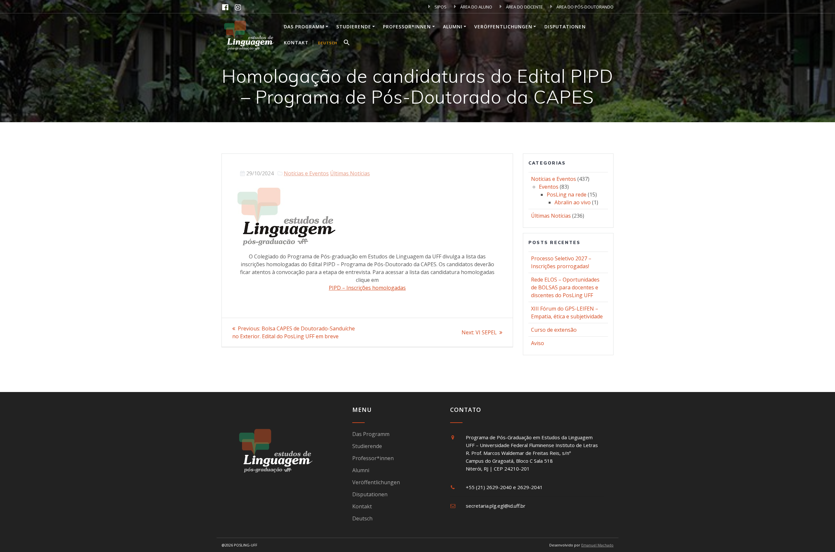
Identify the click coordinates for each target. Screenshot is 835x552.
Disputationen (565, 26)
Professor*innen (407, 26)
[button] (346, 43)
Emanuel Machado (597, 545)
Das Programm (304, 26)
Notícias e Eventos (306, 173)
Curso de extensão (554, 329)
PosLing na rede (566, 194)
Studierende (353, 26)
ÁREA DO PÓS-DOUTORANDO (584, 7)
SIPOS (440, 7)
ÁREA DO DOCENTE (524, 7)
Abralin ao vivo (572, 202)
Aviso (537, 343)
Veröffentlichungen (503, 26)
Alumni (453, 26)
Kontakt (296, 42)
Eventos (548, 186)
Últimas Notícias (350, 173)
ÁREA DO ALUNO (475, 7)
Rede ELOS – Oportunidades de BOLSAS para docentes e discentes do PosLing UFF (565, 287)
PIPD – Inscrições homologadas (367, 287)
